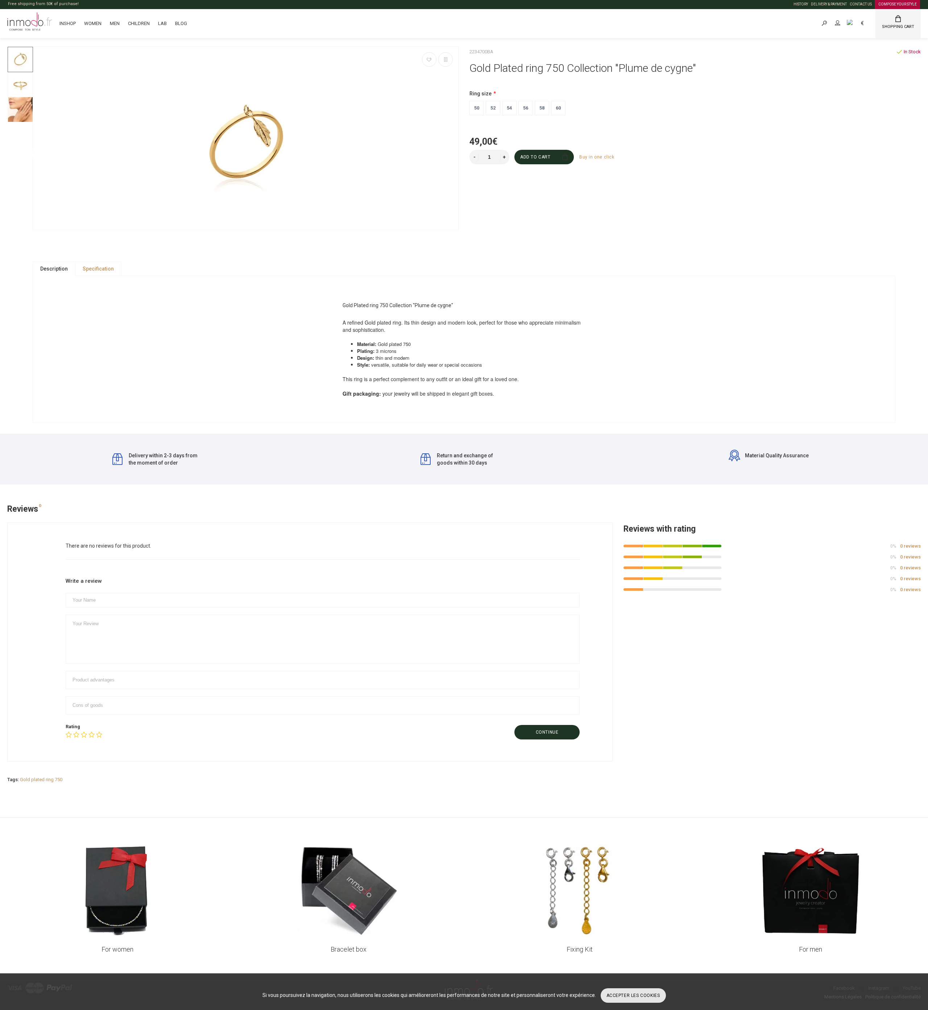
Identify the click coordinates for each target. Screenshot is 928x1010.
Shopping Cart (898, 26)
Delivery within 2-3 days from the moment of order (163, 459)
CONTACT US (861, 4)
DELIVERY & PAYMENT (829, 4)
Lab (162, 23)
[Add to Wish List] (429, 59)
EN (858, 23)
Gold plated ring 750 (41, 779)
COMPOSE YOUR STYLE (897, 4)
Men (115, 23)
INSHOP (67, 23)
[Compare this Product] (445, 59)
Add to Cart (535, 157)
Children (139, 23)
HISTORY (801, 4)
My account (844, 23)
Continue (547, 732)
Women (93, 23)
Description (54, 269)
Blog (181, 23)
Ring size (480, 93)
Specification (98, 269)
